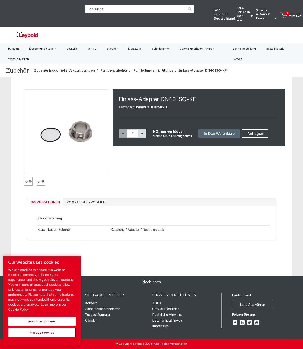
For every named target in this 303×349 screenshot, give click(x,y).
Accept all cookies (42, 321)
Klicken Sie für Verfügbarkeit (172, 136)
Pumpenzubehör (114, 70)
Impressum (160, 326)
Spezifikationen (45, 202)
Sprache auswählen (263, 12)
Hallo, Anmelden (243, 9)
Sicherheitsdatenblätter (102, 309)
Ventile (91, 48)
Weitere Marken (18, 58)
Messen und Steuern (42, 48)
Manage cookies (42, 332)
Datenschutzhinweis (167, 320)
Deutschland (224, 18)
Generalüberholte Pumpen (197, 48)
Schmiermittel (160, 48)
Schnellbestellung (244, 48)
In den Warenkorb (219, 133)
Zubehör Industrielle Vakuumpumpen (64, 70)
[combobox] (135, 9)
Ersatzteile (135, 48)
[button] (123, 133)
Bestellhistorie (275, 48)
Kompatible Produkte (87, 202)
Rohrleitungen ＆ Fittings (153, 70)
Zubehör (112, 48)
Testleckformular (97, 314)
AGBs (156, 303)
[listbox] (267, 18)
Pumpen (13, 48)
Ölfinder (91, 320)
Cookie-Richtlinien (166, 309)
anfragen (255, 133)
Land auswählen (252, 305)
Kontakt (237, 58)
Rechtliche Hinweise (167, 314)
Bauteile (72, 48)
